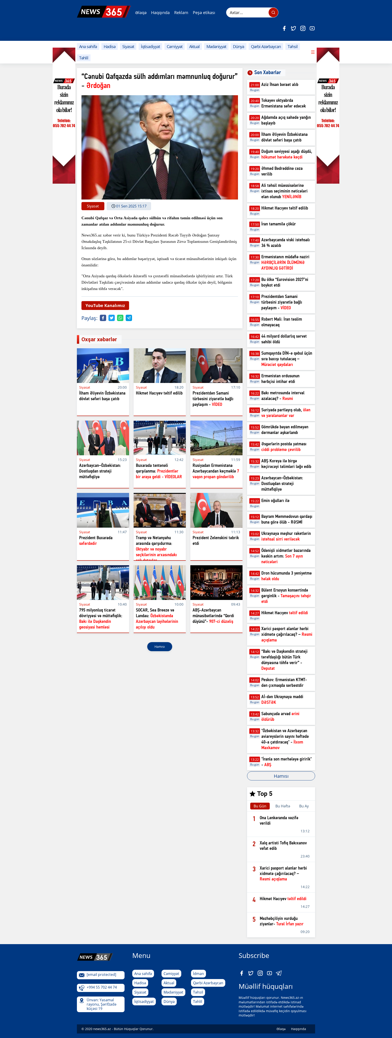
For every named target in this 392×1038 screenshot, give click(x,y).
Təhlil (83, 58)
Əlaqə (141, 12)
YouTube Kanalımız (105, 305)
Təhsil (293, 46)
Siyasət (128, 46)
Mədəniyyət (216, 46)
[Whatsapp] (120, 318)
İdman (198, 973)
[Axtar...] (273, 12)
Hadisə (109, 46)
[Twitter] (293, 28)
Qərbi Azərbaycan (266, 46)
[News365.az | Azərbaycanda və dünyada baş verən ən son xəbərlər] (104, 12)
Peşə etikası (204, 12)
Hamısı (159, 646)
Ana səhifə (88, 46)
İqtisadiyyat (150, 46)
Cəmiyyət (174, 46)
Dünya (238, 46)
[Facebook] (284, 28)
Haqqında (160, 12)
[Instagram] (303, 28)
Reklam (181, 12)
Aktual (194, 46)
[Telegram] (129, 318)
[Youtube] (312, 28)
